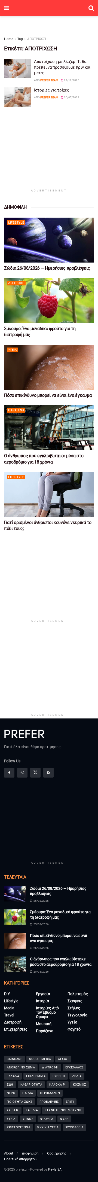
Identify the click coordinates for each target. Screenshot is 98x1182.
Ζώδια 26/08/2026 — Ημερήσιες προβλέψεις (47, 268)
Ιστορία (42, 1001)
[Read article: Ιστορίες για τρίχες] (17, 97)
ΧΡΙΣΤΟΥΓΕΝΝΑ (18, 1127)
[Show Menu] (6, 8)
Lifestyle (16, 222)
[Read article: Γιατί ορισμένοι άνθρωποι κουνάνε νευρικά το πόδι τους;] (49, 494)
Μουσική (43, 1024)
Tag (20, 39)
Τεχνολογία (77, 1015)
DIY (7, 994)
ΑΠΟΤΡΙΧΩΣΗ (37, 39)
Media (9, 1008)
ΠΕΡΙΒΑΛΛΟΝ (50, 1093)
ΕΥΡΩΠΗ (59, 1076)
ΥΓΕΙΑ (11, 1119)
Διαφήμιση (30, 1153)
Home (8, 39)
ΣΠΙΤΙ (70, 1102)
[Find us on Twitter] (35, 773)
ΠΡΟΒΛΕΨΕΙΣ (49, 1102)
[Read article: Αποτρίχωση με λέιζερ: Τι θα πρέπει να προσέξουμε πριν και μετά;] (17, 68)
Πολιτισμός (78, 994)
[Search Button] (91, 8)
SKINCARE (14, 1059)
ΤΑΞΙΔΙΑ (32, 1110)
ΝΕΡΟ (11, 1093)
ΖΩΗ (10, 1084)
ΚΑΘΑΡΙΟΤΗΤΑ (31, 1084)
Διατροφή (16, 283)
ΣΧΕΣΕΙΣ (13, 1110)
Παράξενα (16, 410)
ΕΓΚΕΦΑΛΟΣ (74, 1067)
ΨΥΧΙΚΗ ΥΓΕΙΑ (48, 1127)
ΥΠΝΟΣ (28, 1119)
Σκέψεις (75, 1001)
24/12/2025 (71, 80)
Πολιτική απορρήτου (20, 1159)
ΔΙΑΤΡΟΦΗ (50, 1067)
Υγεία (12, 350)
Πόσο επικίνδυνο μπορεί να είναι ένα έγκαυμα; (48, 395)
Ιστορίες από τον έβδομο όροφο (47, 1012)
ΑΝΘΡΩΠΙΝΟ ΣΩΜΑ (21, 1067)
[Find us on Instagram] (22, 773)
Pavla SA (55, 1169)
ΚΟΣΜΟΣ (79, 1084)
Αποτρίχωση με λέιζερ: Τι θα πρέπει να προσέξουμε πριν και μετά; (62, 67)
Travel (9, 1015)
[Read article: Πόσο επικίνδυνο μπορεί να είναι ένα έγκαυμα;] (49, 367)
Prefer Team (49, 80)
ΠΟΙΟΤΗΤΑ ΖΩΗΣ (19, 1102)
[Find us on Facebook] (9, 773)
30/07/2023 (71, 97)
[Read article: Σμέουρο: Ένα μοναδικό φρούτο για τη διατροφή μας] (49, 300)
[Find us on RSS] (48, 773)
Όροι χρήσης (56, 1153)
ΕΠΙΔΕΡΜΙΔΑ (35, 1076)
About (8, 1153)
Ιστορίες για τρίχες (51, 90)
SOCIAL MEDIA (40, 1059)
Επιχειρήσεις (15, 1029)
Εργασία (43, 994)
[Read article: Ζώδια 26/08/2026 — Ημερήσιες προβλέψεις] (49, 240)
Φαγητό (74, 1029)
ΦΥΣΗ (64, 1119)
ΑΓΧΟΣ (63, 1059)
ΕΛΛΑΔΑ (13, 1076)
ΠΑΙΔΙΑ (27, 1093)
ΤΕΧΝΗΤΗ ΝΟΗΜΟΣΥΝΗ (63, 1110)
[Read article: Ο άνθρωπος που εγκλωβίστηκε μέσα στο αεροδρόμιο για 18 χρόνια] (49, 427)
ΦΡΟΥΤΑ (46, 1119)
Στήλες (74, 1008)
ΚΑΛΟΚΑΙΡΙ (57, 1084)
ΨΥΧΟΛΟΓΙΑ (75, 1127)
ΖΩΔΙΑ (77, 1076)
